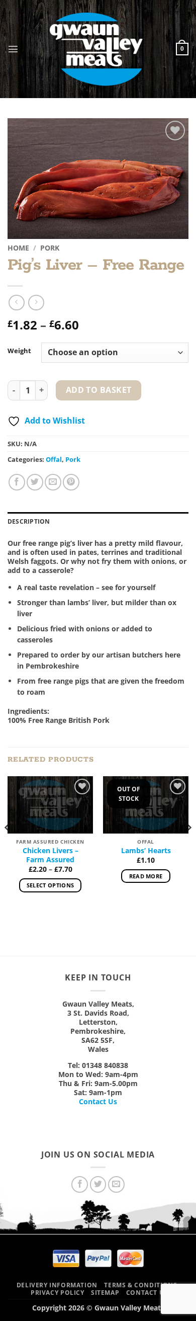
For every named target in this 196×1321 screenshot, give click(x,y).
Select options (50, 885)
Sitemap (105, 1292)
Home (18, 248)
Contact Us (98, 1101)
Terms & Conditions (140, 1285)
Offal (54, 459)
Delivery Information (57, 1285)
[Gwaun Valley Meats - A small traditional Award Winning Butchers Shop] (97, 49)
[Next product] (16, 302)
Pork (49, 248)
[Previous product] (36, 302)
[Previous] (8, 847)
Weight (19, 351)
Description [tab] (29, 521)
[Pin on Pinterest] (71, 482)
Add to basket (99, 389)
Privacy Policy (57, 1292)
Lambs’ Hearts (146, 850)
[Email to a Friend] (53, 482)
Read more (146, 876)
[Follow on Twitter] (98, 1184)
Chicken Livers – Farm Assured (50, 855)
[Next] (188, 847)
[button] (13, 48)
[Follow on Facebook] (79, 1184)
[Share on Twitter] (35, 482)
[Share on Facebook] (17, 482)
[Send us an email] (116, 1184)
